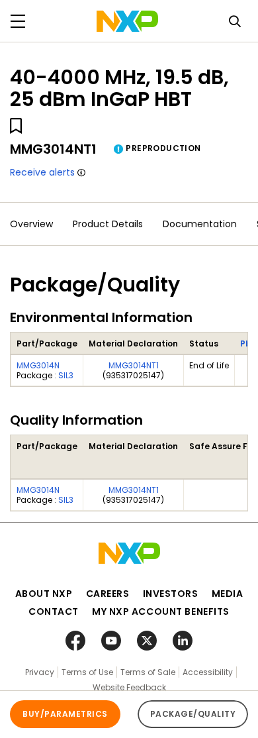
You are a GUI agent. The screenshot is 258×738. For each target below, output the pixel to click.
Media (227, 593)
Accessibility (208, 672)
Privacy (39, 672)
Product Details (108, 224)
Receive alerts (42, 172)
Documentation (200, 224)
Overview (31, 224)
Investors (170, 593)
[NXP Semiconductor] (127, 21)
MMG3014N (38, 365)
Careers (108, 593)
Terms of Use (87, 672)
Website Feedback (129, 687)
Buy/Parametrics (64, 713)
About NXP (44, 593)
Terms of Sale (147, 672)
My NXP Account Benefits (161, 611)
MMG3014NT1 (133, 365)
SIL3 (65, 375)
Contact (53, 611)
